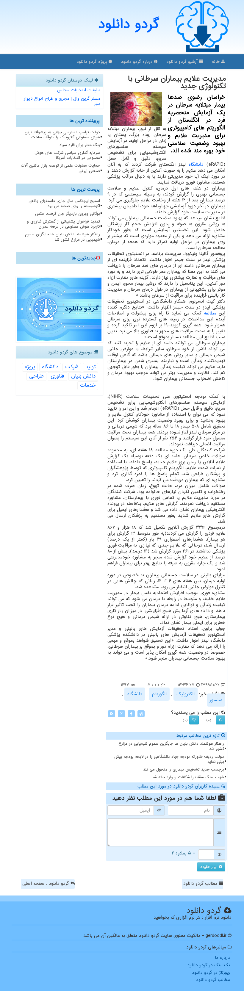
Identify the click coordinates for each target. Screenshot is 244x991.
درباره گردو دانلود (137, 61)
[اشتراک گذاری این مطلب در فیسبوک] (131, 713)
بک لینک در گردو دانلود (208, 965)
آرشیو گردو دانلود (182, 61)
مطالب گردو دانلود (201, 883)
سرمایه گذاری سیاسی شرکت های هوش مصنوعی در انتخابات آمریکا (67, 155)
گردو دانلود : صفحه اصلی (46, 883)
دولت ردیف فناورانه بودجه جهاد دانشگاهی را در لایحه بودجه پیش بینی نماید (169, 759)
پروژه (30, 367)
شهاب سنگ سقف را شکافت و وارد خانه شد (188, 777)
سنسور (216, 700)
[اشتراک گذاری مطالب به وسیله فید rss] (111, 713)
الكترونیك (185, 694)
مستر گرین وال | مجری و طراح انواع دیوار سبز (62, 101)
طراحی (36, 376)
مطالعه (210, 313)
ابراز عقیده (209, 867)
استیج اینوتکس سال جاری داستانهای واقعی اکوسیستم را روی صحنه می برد (64, 203)
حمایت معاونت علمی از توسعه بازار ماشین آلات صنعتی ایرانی (60, 168)
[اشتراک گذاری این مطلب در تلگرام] (141, 713)
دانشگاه (196, 164)
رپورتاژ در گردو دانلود (211, 972)
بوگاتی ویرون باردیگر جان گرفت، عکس (67, 214)
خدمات (88, 385)
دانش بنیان (83, 376)
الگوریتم (159, 694)
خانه (216, 61)
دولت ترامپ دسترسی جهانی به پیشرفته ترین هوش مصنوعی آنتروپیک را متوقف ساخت (62, 134)
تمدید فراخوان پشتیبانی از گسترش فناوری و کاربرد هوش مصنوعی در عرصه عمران (63, 224)
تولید (90, 367)
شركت (72, 367)
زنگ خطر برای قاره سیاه (80, 145)
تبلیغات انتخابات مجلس (78, 90)
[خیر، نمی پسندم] (194, 720)
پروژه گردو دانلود (92, 61)
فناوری (57, 376)
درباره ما (222, 957)
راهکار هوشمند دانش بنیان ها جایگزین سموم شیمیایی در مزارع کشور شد (171, 746)
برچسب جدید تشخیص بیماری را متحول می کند (183, 769)
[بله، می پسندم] (220, 720)
